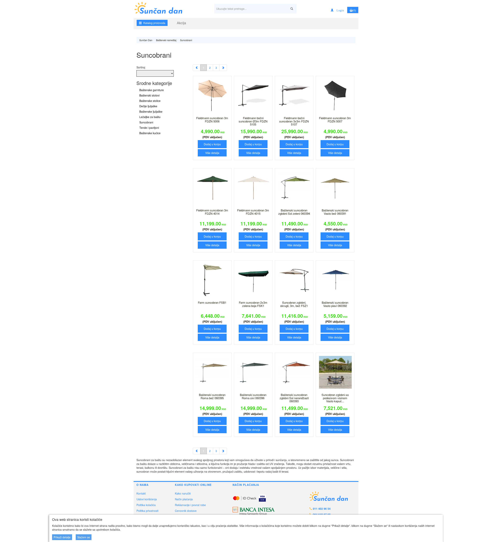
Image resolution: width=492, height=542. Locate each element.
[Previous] (196, 67)
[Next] (223, 67)
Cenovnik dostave (186, 511)
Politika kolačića (146, 505)
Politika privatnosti (147, 511)
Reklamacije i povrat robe (190, 505)
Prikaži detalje (62, 537)
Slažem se (83, 537)
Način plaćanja (184, 499)
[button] (337, 10)
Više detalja (212, 153)
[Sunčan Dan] (161, 7)
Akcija (181, 22)
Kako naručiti (183, 493)
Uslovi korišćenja (146, 499)
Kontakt (141, 493)
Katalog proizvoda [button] (154, 23)
